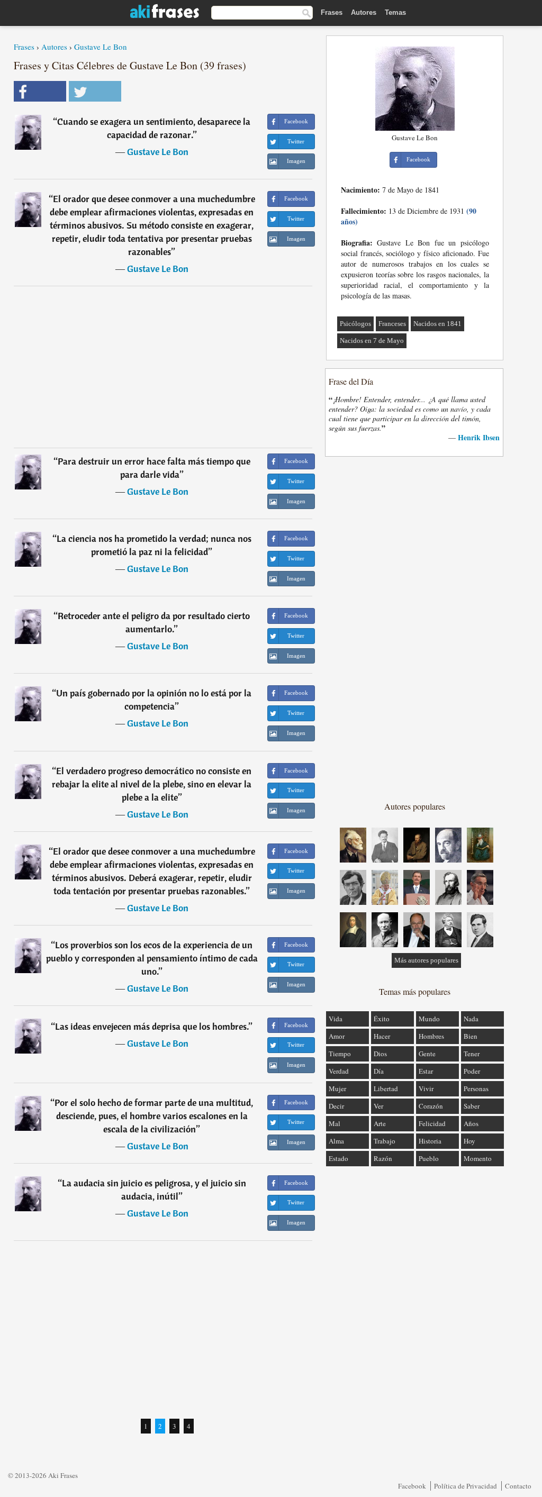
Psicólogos (355, 324)
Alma (336, 1141)
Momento (478, 1158)
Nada (471, 1018)
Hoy (469, 1141)
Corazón (431, 1106)
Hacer (382, 1036)
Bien (470, 1036)
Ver (378, 1106)
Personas (476, 1088)
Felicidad (432, 1123)
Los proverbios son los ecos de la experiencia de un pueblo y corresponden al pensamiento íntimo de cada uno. (152, 958)
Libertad (386, 1088)
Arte (380, 1123)
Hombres (431, 1036)
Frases (331, 12)
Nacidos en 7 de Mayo (372, 340)
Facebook (412, 1486)
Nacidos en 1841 (437, 324)
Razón (383, 1158)
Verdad (339, 1071)
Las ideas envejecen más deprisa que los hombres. (152, 1026)
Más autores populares (426, 960)
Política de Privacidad (465, 1486)
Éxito (382, 1018)
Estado (338, 1158)
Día (379, 1071)
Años (471, 1123)
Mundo (429, 1018)
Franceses (392, 324)
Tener (472, 1053)
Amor (337, 1036)
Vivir (426, 1088)
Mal (334, 1123)
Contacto (518, 1486)
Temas (395, 12)
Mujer (337, 1088)
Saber (472, 1106)
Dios (380, 1053)
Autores (363, 12)
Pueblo (429, 1158)
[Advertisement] (163, 367)
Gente (427, 1053)
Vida (335, 1018)
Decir (336, 1106)
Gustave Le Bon (100, 46)
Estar (426, 1071)
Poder (472, 1071)
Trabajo (384, 1141)
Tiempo (340, 1053)
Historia (430, 1141)
